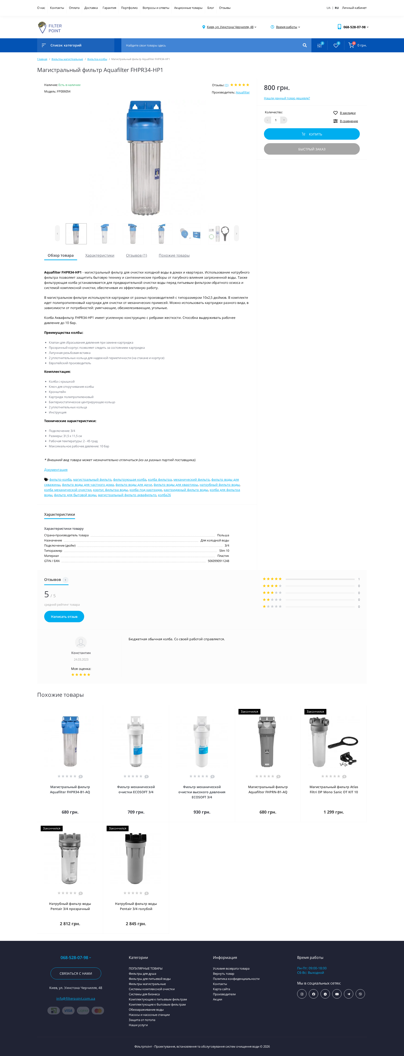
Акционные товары (188, 8)
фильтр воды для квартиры (176, 484)
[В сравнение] (94, 708)
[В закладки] (101, 708)
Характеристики (99, 255)
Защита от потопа (142, 1020)
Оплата (74, 8)
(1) (226, 85)
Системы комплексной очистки (152, 989)
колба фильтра (160, 479)
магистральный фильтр (92, 479)
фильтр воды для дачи (133, 484)
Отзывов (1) (136, 255)
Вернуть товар (223, 973)
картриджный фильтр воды (186, 489)
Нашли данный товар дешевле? (287, 98)
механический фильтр (191, 479)
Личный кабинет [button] (354, 8)
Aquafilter (243, 92)
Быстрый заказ (311, 149)
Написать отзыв (64, 616)
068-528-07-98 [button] (74, 957)
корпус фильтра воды (110, 489)
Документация (56, 469)
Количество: (274, 112)
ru (337, 8)
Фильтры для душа (142, 973)
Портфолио (129, 8)
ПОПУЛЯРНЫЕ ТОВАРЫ (145, 968)
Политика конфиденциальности (236, 979)
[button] (230, 27)
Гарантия (109, 8)
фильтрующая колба (129, 479)
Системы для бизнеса (144, 994)
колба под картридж (146, 489)
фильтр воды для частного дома (88, 484)
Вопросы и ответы (156, 8)
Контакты (57, 8)
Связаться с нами (76, 973)
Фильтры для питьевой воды (150, 979)
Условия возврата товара (231, 968)
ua (330, 8)
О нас (41, 8)
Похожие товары (174, 255)
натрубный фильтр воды (220, 484)
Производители (224, 994)
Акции (217, 999)
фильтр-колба (60, 479)
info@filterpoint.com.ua (75, 998)
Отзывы (225, 8)
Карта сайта (221, 989)
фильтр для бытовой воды (75, 495)
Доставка (91, 8)
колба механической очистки (67, 489)
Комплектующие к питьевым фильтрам (158, 999)
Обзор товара (61, 255)
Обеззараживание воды (146, 1009)
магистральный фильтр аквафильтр (127, 495)
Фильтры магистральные (67, 59)
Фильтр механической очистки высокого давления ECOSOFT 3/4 (201, 792)
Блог (210, 8)
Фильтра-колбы (97, 59)
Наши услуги (138, 1025)
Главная (42, 59)
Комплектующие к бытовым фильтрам (157, 1004)
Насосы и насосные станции (149, 1015)
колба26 (164, 495)
